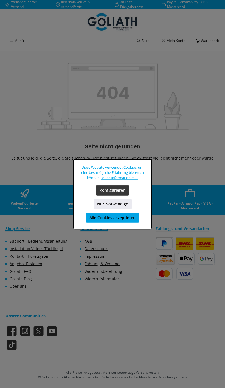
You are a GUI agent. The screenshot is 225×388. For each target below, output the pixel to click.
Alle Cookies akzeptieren (112, 217)
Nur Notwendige (112, 203)
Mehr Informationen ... (119, 177)
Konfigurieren (112, 190)
